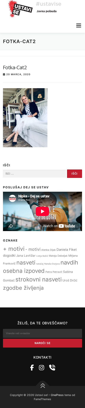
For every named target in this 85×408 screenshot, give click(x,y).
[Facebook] (32, 367)
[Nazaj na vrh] (43, 386)
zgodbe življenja (23, 288)
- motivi (33, 249)
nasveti (25, 262)
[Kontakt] (52, 367)
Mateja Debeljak (58, 255)
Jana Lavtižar (26, 255)
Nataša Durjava (52, 264)
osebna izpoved (24, 270)
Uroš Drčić (69, 280)
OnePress (57, 395)
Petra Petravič (53, 271)
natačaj (39, 264)
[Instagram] (41, 367)
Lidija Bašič (42, 256)
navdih (69, 262)
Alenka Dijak (48, 249)
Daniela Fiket (67, 250)
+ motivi (14, 248)
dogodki (9, 255)
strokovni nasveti (38, 279)
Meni (78, 25)
